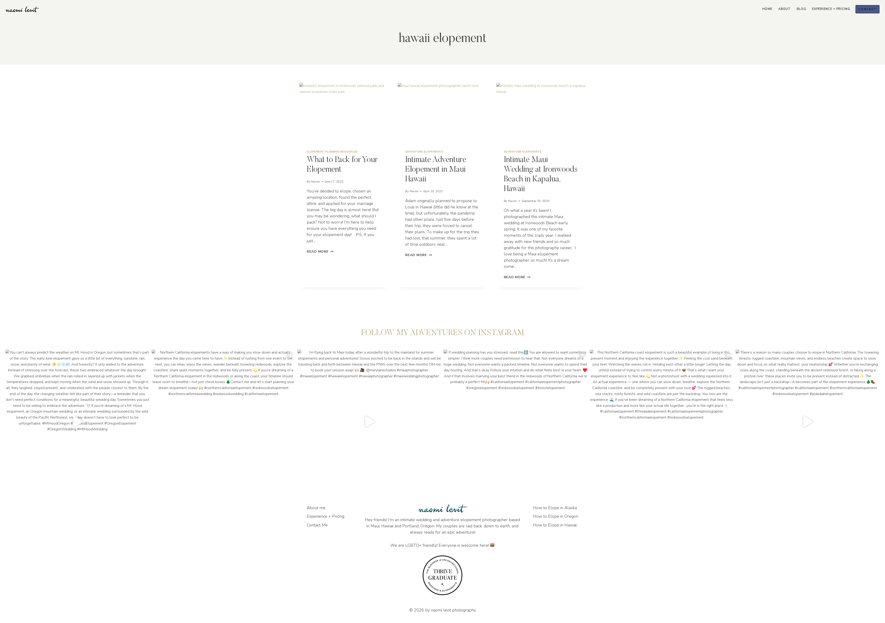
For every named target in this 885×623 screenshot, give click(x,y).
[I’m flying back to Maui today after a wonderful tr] (369, 421)
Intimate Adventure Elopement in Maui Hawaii (435, 169)
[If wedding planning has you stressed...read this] (515, 421)
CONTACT (867, 9)
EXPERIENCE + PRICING (831, 9)
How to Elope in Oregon (555, 516)
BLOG (801, 9)
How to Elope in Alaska (555, 508)
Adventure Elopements (424, 152)
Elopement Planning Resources (332, 152)
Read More (320, 251)
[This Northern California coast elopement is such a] (662, 421)
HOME (767, 9)
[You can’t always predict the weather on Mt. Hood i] (77, 421)
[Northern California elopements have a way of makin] (223, 421)
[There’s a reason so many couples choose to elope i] (807, 421)
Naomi (315, 182)
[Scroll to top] (881, 441)
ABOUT (784, 9)
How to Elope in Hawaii (555, 525)
